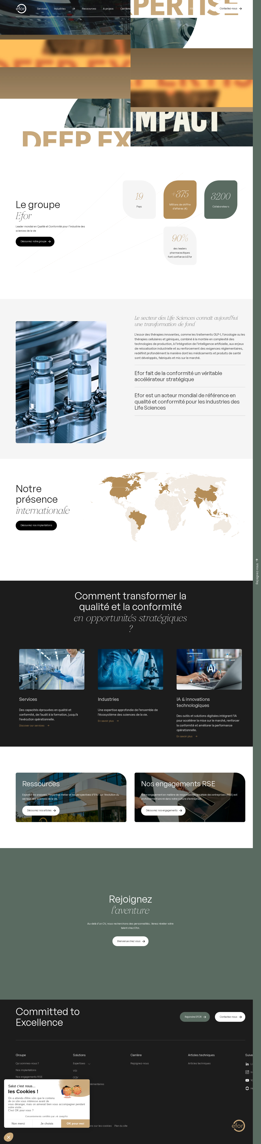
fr (191, 8)
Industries (60, 8)
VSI (75, 1070)
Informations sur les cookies (95, 1125)
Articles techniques (199, 1063)
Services (42, 8)
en (198, 8)
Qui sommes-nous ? (27, 1063)
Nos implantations (26, 1070)
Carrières (126, 8)
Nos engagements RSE (29, 1076)
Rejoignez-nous (139, 1063)
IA (74, 8)
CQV (75, 1077)
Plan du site (120, 1125)
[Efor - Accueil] (26, 8)
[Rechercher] (208, 8)
